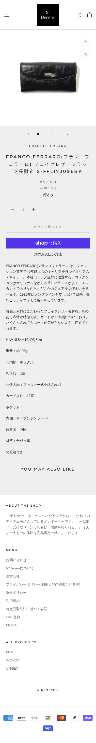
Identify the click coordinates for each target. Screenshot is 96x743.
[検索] (81, 15)
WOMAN (13, 660)
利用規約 (13, 601)
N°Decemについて (20, 568)
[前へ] (28, 134)
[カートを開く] (89, 14)
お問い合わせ (16, 560)
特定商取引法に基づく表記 (26, 609)
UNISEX (12, 668)
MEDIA (11, 625)
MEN (9, 652)
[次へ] (67, 134)
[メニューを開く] (6, 15)
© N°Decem (48, 690)
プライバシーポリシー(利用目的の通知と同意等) (43, 584)
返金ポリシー (16, 592)
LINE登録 (13, 617)
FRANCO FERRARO (48, 146)
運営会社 (13, 576)
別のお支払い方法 (48, 254)
